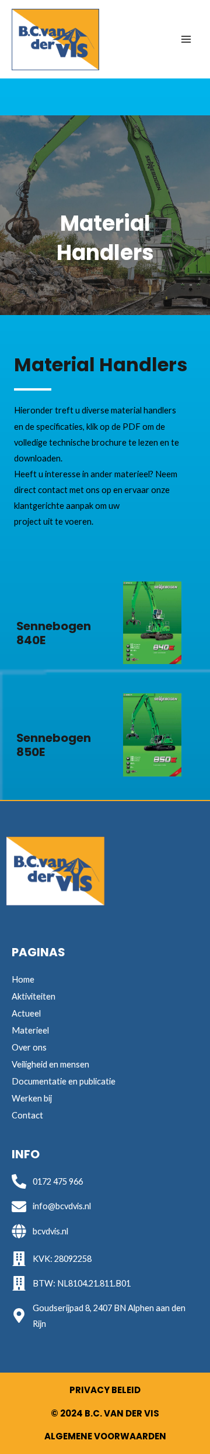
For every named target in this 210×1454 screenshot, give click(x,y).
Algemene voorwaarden (105, 1436)
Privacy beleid (105, 1390)
